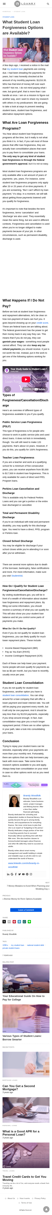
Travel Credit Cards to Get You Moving (24, 1178)
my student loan (17, 945)
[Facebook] (16, 874)
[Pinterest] (27, 874)
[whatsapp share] (24, 921)
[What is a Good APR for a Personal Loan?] (26, 1110)
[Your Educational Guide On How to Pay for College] (26, 978)
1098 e (5, 945)
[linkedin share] (19, 921)
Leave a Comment (26, 910)
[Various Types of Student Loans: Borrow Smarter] (26, 1018)
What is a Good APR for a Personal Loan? (21, 1133)
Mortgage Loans (10, 1080)
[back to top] (46, 1209)
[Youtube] (23, 874)
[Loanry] (26, 4)
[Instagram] (31, 874)
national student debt (35, 945)
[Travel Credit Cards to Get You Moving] (26, 1155)
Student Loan (19, 11)
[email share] (9, 921)
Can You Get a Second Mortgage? (19, 1087)
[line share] (29, 921)
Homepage (7, 11)
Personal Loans (10, 1125)
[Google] (12, 874)
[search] (48, 3)
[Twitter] (19, 874)
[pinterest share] (14, 921)
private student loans (11, 948)
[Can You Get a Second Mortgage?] (26, 1064)
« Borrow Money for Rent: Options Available (22, 899)
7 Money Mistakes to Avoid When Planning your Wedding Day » (28, 887)
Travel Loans (9, 1171)
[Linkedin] (8, 874)
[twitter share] (4, 921)
